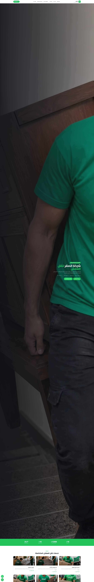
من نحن (54, 1)
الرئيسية (58, 1)
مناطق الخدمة (46, 1)
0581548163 (16, 1)
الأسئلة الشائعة (39, 1)
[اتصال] (2, 579)
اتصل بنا (34, 1)
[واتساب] (2, 576)
